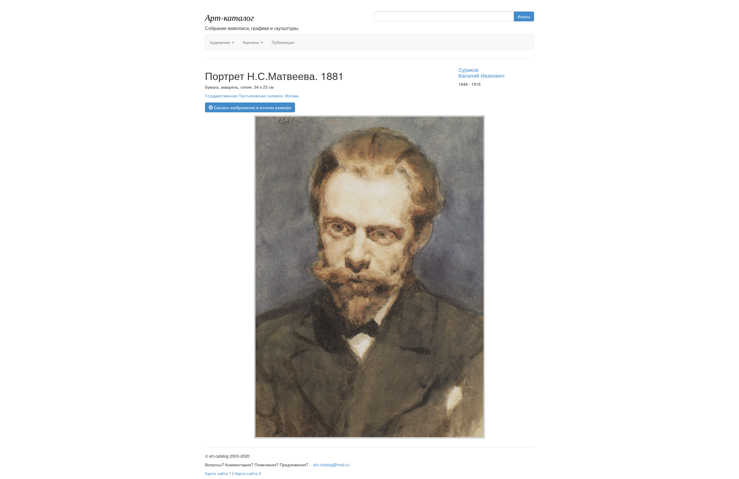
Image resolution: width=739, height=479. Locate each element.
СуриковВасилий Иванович (481, 72)
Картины (251, 42)
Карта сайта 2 (248, 473)
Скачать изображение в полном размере (252, 107)
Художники (220, 42)
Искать (524, 16)
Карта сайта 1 (218, 473)
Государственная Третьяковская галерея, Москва (252, 95)
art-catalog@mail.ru (331, 464)
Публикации (283, 42)
